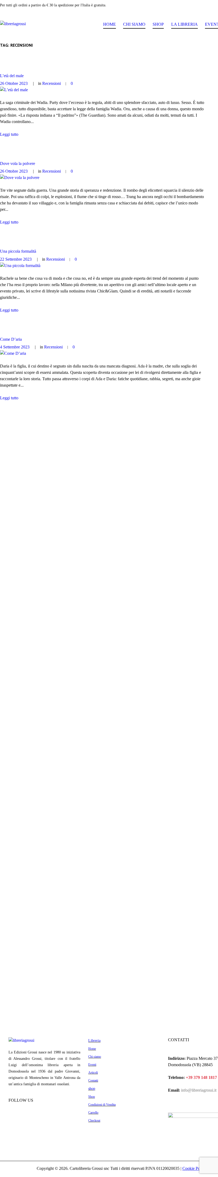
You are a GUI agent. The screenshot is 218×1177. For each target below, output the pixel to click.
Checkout (94, 1120)
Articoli (93, 1072)
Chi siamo (134, 24)
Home (109, 24)
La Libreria (184, 24)
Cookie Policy (194, 1168)
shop (91, 1088)
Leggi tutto (9, 134)
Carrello (93, 1112)
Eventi (92, 1064)
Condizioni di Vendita (102, 1104)
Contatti (93, 1080)
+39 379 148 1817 (201, 1077)
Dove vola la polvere (17, 163)
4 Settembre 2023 (15, 347)
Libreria (94, 1040)
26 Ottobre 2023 (14, 83)
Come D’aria (11, 339)
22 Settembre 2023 (16, 259)
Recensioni (51, 83)
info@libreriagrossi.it (198, 1090)
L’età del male (12, 75)
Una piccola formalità (18, 251)
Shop (158, 24)
